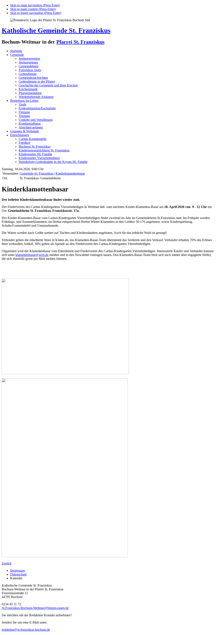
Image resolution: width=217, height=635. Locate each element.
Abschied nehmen (31, 127)
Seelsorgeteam (28, 62)
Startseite (16, 51)
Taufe (22, 104)
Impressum (17, 570)
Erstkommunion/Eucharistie (37, 108)
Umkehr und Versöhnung (36, 120)
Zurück (6, 563)
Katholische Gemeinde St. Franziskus (56, 30)
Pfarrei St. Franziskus (80, 42)
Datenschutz (18, 574)
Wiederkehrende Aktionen (36, 97)
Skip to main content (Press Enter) (33, 9)
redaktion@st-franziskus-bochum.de (26, 629)
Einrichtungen (19, 135)
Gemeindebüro (29, 66)
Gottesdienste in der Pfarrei (37, 81)
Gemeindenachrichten (33, 77)
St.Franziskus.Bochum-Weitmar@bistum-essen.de (35, 608)
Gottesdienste (28, 74)
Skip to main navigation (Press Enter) (35, 5)
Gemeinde (17, 55)
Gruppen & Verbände (24, 131)
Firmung (24, 112)
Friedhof (24, 142)
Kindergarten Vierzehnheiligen (39, 158)
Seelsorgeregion (29, 58)
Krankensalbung (30, 123)
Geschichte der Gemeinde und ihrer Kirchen (48, 85)
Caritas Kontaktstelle (32, 139)
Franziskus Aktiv (30, 70)
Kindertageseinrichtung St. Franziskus (44, 150)
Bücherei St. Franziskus (34, 146)
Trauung (24, 116)
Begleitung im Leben (24, 100)
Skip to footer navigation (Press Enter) (35, 13)
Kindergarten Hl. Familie (35, 154)
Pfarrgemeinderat (30, 93)
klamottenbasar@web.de (32, 255)
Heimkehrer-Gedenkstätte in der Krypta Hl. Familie (53, 162)
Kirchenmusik (28, 89)
